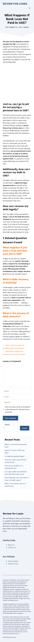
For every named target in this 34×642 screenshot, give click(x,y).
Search (7, 424)
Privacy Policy (13, 561)
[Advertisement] (17, 83)
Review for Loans (15, 3)
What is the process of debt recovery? (16, 314)
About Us (11, 545)
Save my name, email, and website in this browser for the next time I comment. (17, 409)
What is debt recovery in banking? (16, 281)
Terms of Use (13, 564)
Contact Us (12, 547)
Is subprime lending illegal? (14, 456)
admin (26, 27)
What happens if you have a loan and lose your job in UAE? (15, 250)
